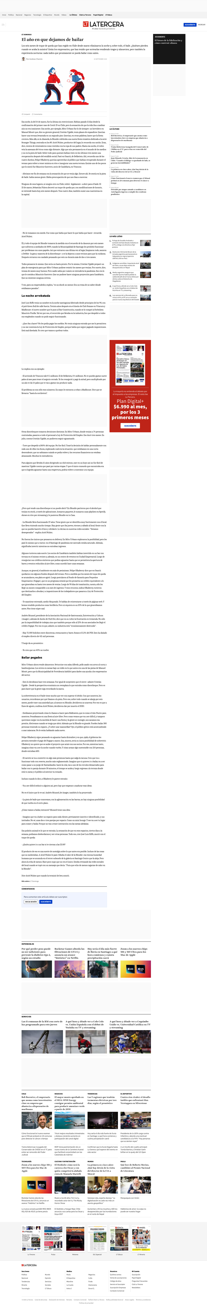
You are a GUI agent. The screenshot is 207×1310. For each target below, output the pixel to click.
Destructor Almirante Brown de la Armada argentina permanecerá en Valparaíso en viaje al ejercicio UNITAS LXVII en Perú (124, 255)
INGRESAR (201, 25)
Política (11, 15)
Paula (123, 1161)
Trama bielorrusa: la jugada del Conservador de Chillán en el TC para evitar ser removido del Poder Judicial (129, 149)
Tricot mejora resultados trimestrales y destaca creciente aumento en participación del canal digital (69, 1136)
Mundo (56, 15)
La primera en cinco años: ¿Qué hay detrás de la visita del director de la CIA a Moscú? (129, 171)
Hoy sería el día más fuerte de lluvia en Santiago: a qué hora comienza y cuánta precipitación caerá (102, 953)
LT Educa (108, 15)
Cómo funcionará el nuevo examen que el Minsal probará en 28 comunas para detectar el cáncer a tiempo (130, 181)
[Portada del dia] (130, 384)
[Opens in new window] (75, 1251)
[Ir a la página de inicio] (103, 24)
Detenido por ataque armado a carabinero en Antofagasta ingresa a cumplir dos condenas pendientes (128, 192)
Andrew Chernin (35, 59)
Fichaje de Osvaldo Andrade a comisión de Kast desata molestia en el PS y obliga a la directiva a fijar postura (125, 244)
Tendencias (92, 1094)
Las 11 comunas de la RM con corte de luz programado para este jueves (42, 1023)
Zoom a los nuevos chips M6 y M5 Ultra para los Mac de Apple (134, 952)
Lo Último (73, 15)
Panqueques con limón (130, 1198)
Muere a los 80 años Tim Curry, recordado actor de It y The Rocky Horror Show (68, 1200)
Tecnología (37, 15)
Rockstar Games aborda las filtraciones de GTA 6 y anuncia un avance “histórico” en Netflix (69, 953)
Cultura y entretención (65, 1161)
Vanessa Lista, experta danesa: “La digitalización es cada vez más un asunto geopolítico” (101, 1200)
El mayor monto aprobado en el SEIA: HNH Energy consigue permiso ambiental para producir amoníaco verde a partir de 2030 (70, 1103)
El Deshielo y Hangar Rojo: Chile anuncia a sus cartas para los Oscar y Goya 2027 (69, 1211)
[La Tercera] (31, 1251)
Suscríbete (46, 902)
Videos (64, 15)
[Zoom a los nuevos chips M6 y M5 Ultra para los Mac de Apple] (136, 969)
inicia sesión (31, 902)
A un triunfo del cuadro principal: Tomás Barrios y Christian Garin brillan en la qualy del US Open (134, 1149)
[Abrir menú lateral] (4, 24)
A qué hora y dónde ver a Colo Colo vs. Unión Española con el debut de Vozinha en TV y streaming (125, 288)
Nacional (19, 15)
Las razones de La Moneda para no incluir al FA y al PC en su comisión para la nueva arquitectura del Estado (126, 297)
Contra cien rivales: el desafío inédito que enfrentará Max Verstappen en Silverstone (135, 1100)
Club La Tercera (85, 15)
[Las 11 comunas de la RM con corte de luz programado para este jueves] (42, 1042)
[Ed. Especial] (97, 1251)
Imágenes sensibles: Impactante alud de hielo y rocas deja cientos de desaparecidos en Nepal (125, 265)
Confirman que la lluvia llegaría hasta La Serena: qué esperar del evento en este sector (103, 1149)
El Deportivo (47, 15)
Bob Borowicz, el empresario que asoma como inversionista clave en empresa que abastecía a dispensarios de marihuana (129, 138)
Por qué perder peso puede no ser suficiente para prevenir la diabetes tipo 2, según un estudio (36, 953)
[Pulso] (53, 1251)
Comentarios (38, 114)
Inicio (4, 15)
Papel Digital (98, 15)
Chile (24, 1094)
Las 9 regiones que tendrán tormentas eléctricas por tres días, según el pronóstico (102, 1100)
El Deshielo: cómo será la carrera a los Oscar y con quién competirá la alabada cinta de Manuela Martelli (68, 1169)
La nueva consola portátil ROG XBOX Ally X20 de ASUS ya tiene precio (36, 1210)
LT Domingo (26, 34)
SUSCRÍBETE (130, 425)
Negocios (27, 15)
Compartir (27, 114)
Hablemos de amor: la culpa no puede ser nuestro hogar (133, 1210)
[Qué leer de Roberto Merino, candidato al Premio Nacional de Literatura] (136, 1185)
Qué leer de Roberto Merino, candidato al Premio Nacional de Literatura (135, 1168)
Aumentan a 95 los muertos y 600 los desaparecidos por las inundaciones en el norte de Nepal (102, 1211)
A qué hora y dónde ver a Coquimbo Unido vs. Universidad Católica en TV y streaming (130, 1024)
